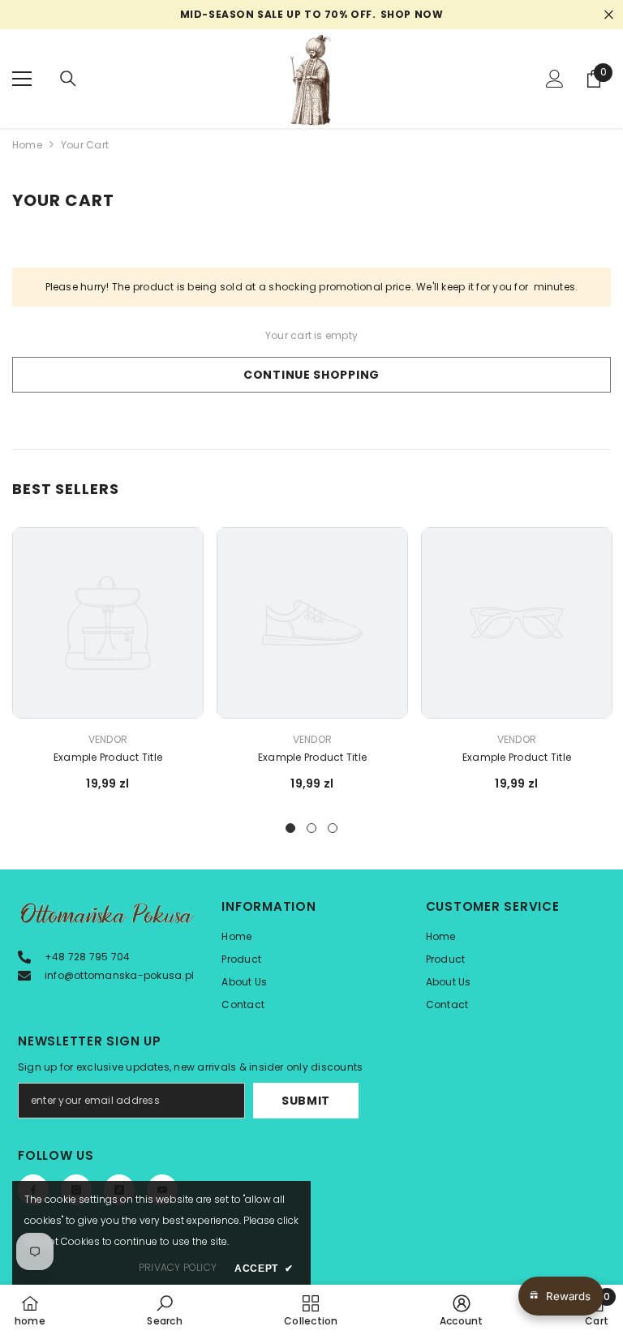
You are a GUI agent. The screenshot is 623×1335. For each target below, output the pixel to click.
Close (609, 15)
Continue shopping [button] (311, 375)
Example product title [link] (108, 757)
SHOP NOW (412, 14)
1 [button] (290, 828)
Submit (305, 1100)
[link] (164, 1310)
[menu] (22, 78)
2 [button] (311, 828)
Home (27, 145)
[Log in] (555, 79)
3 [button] (332, 828)
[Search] (68, 78)
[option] (108, 666)
